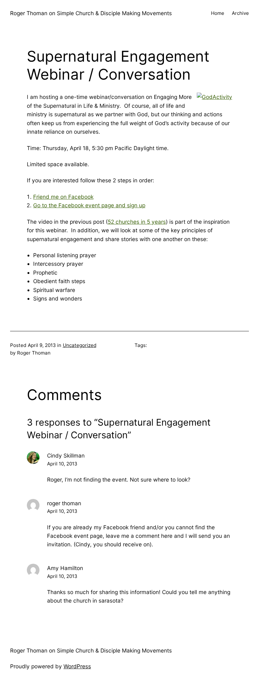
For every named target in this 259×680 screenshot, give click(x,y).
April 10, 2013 (62, 464)
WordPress (77, 666)
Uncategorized (79, 345)
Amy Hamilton (65, 568)
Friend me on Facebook (63, 196)
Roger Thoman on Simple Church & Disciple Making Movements (91, 13)
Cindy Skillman (66, 455)
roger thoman (64, 503)
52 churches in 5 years (137, 221)
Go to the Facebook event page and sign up (89, 205)
